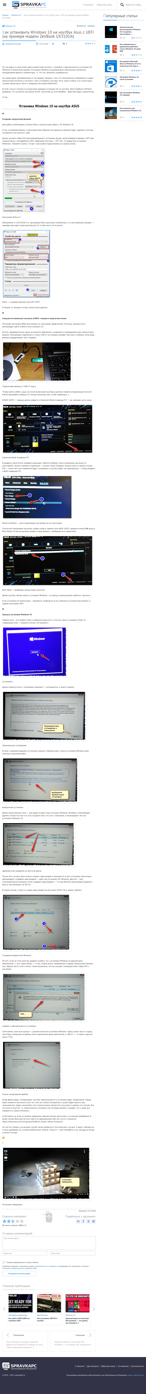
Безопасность (138, 1366)
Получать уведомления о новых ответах (22, 1262)
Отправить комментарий (19, 1273)
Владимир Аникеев (13, 44)
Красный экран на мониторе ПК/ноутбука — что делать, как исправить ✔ (77, 1320)
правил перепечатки (135, 1375)
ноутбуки (91, 26)
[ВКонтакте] (78, 1221)
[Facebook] (83, 1221)
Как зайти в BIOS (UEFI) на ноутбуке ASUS (19, 1319)
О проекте (88, 4)
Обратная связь (104, 4)
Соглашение (123, 1366)
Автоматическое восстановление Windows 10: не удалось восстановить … (130, 30)
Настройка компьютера (18, 1315)
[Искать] (122, 4)
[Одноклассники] (88, 1221)
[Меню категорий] (4, 4)
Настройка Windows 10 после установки (129, 78)
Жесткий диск (42, 1315)
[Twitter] (93, 1221)
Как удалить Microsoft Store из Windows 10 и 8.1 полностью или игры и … (130, 63)
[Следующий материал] (94, 1309)
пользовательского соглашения (45, 1266)
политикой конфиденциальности (14, 1268)
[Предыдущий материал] (4, 1309)
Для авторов (92, 1366)
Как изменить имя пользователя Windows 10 (130, 109)
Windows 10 (10, 26)
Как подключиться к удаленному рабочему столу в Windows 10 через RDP (130, 47)
